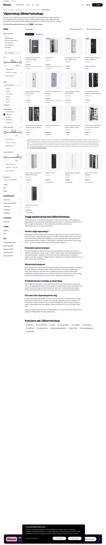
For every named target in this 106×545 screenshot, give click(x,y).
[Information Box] (34, 29)
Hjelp (37, 5)
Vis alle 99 (6, 105)
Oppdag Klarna (20, 5)
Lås (6, 36)
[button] (88, 5)
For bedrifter (13, 1)
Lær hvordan (38, 24)
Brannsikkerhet (9, 43)
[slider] (5, 62)
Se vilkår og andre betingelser (38, 148)
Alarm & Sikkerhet (8, 33)
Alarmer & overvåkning (11, 40)
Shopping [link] (11, 10)
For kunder (6, 1)
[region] (53, 534)
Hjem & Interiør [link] (19, 10)
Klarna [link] (5, 10)
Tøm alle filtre (39, 34)
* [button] (34, 66)
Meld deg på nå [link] (90, 539)
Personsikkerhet (9, 45)
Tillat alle (75, 538)
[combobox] (76, 29)
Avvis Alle (59, 538)
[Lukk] (82, 526)
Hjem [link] (26, 10)
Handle (28, 5)
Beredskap (8, 47)
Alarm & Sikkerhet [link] (35, 10)
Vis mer (59, 21)
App (33, 5)
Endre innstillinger (32, 538)
